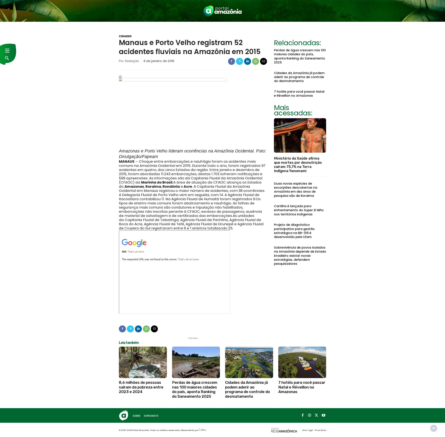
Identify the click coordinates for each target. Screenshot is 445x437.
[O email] (263, 61)
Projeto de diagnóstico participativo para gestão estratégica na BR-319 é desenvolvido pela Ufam (294, 230)
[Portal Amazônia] (222, 11)
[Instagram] (309, 415)
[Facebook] (231, 61)
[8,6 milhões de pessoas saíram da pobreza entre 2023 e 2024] (143, 362)
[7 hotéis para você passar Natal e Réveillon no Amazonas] (302, 362)
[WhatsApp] (255, 61)
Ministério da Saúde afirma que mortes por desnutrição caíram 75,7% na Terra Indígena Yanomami (298, 164)
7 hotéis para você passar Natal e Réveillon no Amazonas (299, 93)
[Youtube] (323, 415)
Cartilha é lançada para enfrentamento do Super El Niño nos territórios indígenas (299, 210)
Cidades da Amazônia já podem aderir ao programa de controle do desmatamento (299, 77)
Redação (132, 61)
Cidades (125, 36)
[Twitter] (239, 61)
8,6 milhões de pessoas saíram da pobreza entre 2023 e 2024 (141, 387)
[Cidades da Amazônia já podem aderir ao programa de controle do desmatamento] (249, 362)
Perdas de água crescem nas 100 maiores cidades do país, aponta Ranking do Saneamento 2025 (300, 56)
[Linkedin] (247, 61)
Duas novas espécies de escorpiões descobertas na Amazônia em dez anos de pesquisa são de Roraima (295, 189)
